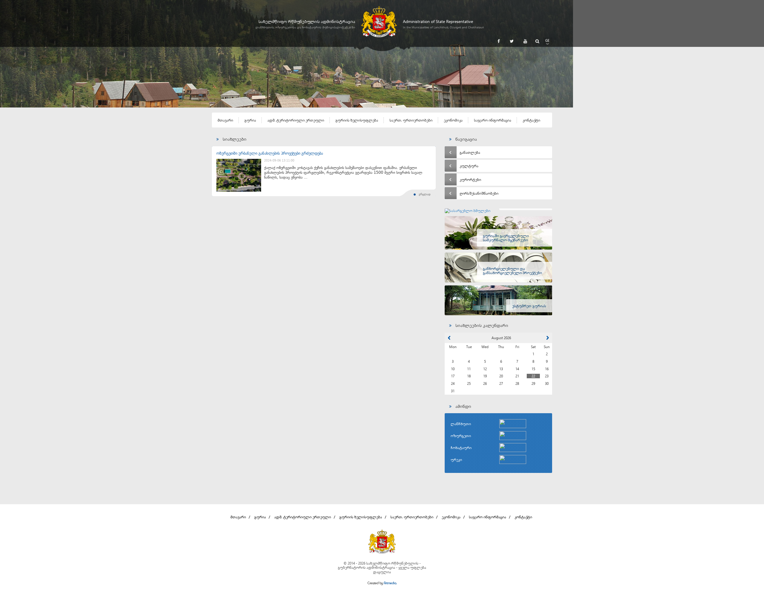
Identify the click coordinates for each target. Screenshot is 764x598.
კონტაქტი (531, 120)
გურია (250, 120)
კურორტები (470, 179)
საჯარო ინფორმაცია (492, 120)
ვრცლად (424, 194)
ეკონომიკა (453, 120)
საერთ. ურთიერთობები (410, 120)
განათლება (470, 152)
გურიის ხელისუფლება (356, 120)
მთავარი (225, 120)
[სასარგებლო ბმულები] (498, 210)
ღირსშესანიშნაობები (479, 193)
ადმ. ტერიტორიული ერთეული (295, 120)
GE (547, 40)
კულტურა (469, 165)
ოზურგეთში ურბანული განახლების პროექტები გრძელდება (269, 153)
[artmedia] (382, 584)
